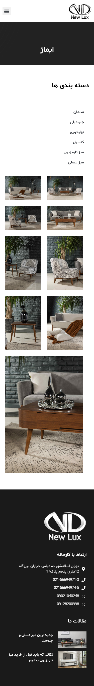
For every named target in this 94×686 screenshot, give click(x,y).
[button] (7, 11)
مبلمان (78, 112)
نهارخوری (77, 132)
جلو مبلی (77, 122)
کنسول (78, 142)
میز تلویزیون (74, 152)
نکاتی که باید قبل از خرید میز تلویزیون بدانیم (31, 657)
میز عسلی (76, 162)
